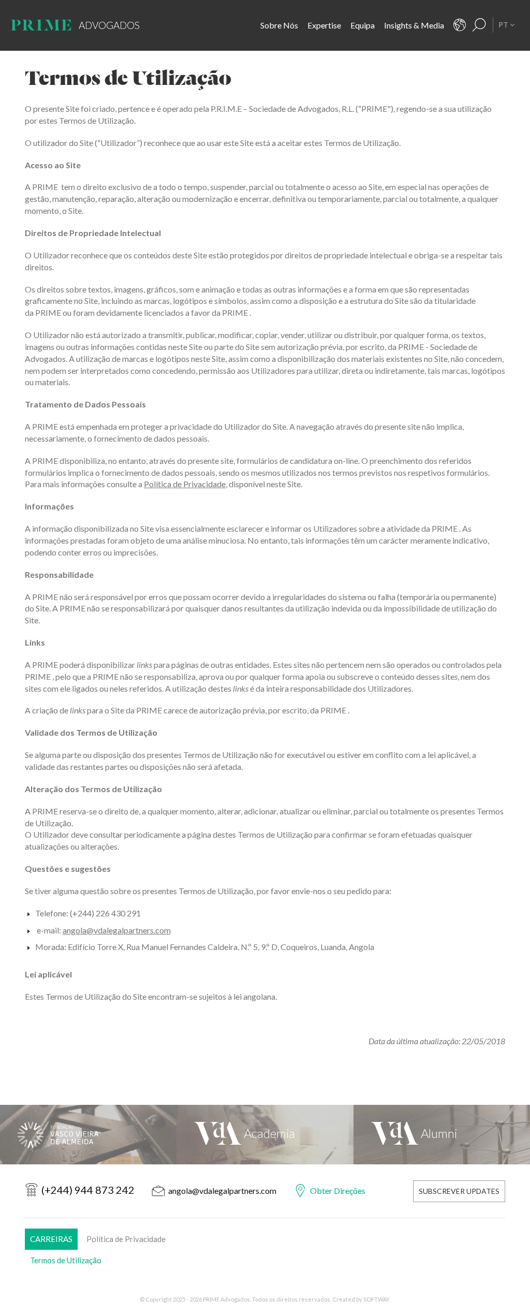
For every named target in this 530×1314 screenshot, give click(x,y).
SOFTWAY (376, 1299)
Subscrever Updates (459, 1191)
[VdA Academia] (264, 1134)
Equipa (362, 25)
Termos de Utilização (65, 1260)
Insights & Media (414, 25)
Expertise (324, 25)
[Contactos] (459, 25)
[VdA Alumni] (442, 1134)
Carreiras (51, 1239)
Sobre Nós (279, 25)
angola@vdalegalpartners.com (117, 930)
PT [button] (504, 24)
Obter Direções (337, 1190)
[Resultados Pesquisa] (479, 25)
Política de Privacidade (185, 484)
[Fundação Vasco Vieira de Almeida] (88, 1134)
